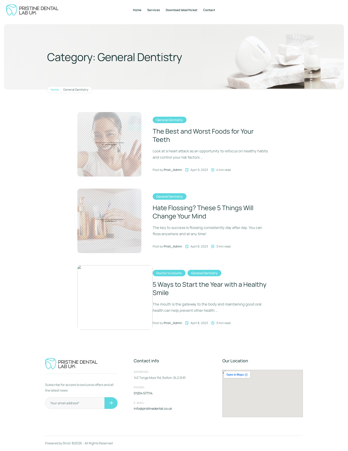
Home (137, 10)
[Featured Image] (109, 144)
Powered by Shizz (58, 443)
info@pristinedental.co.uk (153, 408)
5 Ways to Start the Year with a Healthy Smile (209, 288)
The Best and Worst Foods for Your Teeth (203, 135)
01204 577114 (143, 393)
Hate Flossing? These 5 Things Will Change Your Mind (203, 212)
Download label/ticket (181, 10)
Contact (209, 10)
